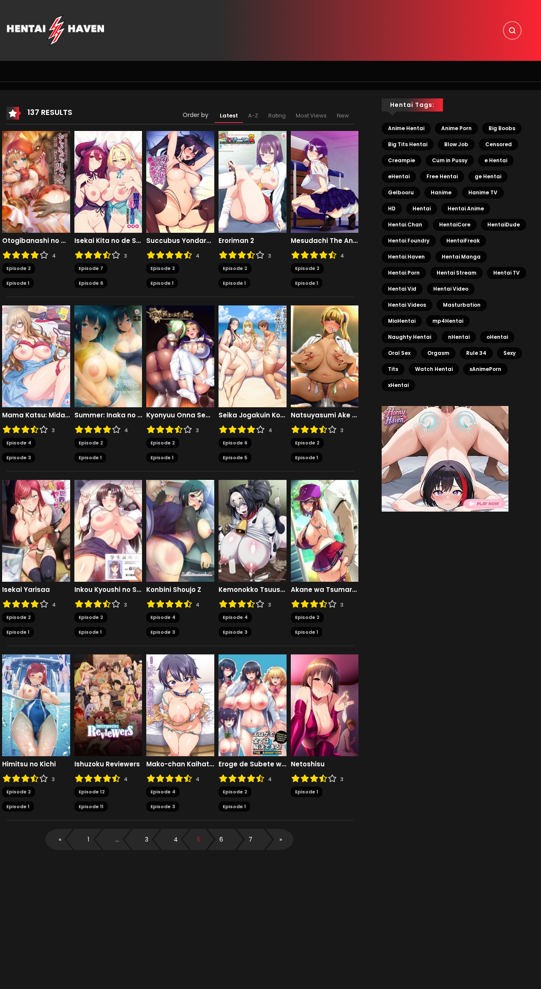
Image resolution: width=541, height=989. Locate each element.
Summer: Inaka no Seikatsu (108, 415)
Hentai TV (506, 272)
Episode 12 (92, 791)
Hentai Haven (406, 256)
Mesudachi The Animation (325, 241)
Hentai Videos (407, 304)
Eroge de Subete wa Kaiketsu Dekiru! (253, 764)
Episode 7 (91, 268)
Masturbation (462, 304)
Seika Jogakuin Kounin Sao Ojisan (253, 415)
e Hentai (495, 160)
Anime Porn (456, 128)
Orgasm (438, 353)
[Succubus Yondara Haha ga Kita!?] (180, 181)
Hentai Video (450, 288)
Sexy (509, 353)
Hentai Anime (466, 208)
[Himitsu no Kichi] (36, 705)
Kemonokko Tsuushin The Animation (253, 590)
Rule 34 (476, 353)
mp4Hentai (447, 320)
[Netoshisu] (325, 705)
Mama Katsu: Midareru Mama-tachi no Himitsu (36, 415)
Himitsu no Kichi (29, 764)
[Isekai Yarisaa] (36, 530)
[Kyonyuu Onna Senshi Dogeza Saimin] (180, 356)
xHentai (398, 385)
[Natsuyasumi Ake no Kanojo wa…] (325, 356)
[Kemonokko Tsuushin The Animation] (253, 530)
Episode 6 (91, 283)
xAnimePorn (485, 369)
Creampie (401, 160)
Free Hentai (442, 176)
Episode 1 (18, 283)
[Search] (512, 30)
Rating (277, 116)
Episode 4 (18, 442)
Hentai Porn (404, 272)
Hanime (441, 192)
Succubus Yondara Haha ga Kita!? (180, 241)
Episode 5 (235, 457)
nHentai (459, 337)
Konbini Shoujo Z (173, 590)
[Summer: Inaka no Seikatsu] (108, 356)
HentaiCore (454, 224)
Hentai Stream (456, 272)
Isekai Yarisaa (26, 590)
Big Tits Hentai (407, 144)
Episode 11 (91, 806)
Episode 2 (18, 268)
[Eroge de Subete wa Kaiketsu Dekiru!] (253, 705)
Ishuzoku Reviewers (107, 764)
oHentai (497, 337)
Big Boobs (502, 128)
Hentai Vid (402, 288)
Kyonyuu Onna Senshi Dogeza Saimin (180, 415)
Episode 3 (18, 457)
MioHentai (401, 320)
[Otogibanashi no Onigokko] (36, 181)
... (117, 839)
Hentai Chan (405, 224)
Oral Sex (399, 353)
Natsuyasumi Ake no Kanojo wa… (325, 415)
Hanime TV (482, 192)
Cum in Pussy (449, 160)
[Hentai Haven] (55, 30)
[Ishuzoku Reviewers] (108, 705)
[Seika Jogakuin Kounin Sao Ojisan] (253, 356)
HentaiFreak (463, 240)
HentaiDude (503, 224)
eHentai (399, 176)
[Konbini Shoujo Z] (180, 530)
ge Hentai (488, 176)
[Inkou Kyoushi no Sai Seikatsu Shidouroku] (108, 530)
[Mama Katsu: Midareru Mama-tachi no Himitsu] (36, 356)
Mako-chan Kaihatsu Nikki (180, 764)
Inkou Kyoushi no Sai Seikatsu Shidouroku (108, 590)
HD (392, 208)
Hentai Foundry (408, 240)
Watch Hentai (434, 369)
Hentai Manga (461, 256)
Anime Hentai (406, 128)
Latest (229, 116)
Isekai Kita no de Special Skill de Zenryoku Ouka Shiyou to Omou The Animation (108, 241)
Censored (498, 144)
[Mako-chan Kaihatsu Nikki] (180, 705)
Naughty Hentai (409, 337)
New (343, 116)
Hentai (422, 208)
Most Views (311, 116)
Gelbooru (401, 192)
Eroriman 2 (236, 241)
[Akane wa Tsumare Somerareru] (325, 530)
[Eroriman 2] (253, 181)
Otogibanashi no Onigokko (36, 241)
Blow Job (456, 144)
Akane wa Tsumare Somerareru (325, 590)
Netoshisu (308, 764)
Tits (393, 369)
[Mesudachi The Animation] (325, 181)
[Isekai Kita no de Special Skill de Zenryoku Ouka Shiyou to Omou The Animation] (108, 181)
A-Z (253, 116)
